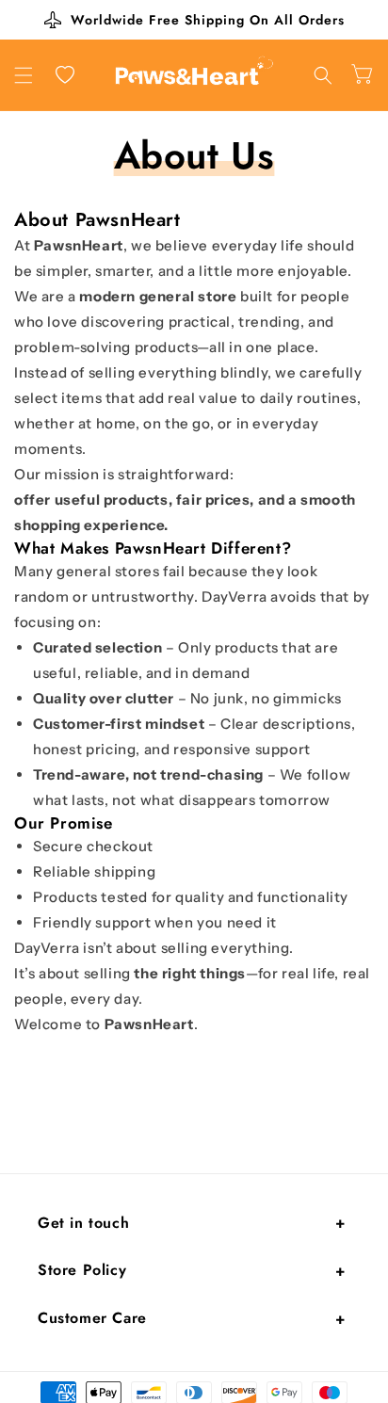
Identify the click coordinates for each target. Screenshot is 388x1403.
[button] (23, 75)
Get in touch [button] (83, 1223)
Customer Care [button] (92, 1318)
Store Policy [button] (82, 1270)
